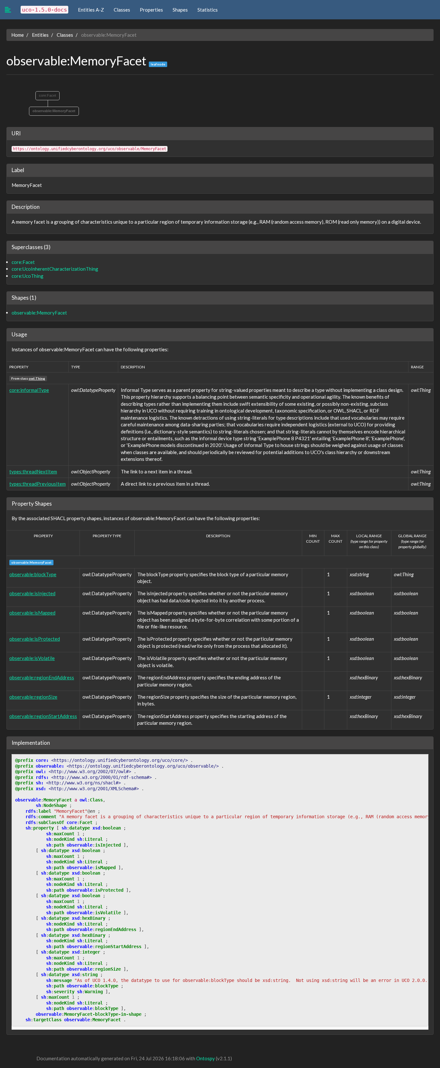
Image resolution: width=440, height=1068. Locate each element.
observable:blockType (32, 574)
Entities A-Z (91, 10)
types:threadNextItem (33, 471)
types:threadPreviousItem (37, 484)
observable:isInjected (32, 593)
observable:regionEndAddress (41, 677)
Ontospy (205, 1058)
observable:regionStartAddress (43, 716)
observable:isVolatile (32, 658)
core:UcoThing (27, 276)
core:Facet (47, 95)
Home (17, 35)
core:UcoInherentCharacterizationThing (55, 269)
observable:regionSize (33, 697)
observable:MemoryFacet (39, 313)
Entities (40, 35)
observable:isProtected (34, 639)
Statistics (207, 10)
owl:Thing (37, 378)
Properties (151, 10)
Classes (122, 10)
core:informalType (29, 390)
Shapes (180, 10)
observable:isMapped (32, 613)
